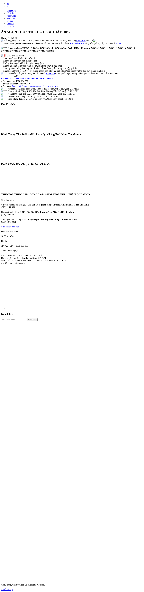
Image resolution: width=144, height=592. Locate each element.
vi (7, 6)
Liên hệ (10, 23)
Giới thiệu (11, 11)
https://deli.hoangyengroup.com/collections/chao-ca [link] (35, 86)
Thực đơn (11, 18)
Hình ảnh (11, 13)
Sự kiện (10, 26)
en (8, 3)
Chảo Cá (50, 73)
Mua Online (12, 16)
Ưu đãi (10, 21)
